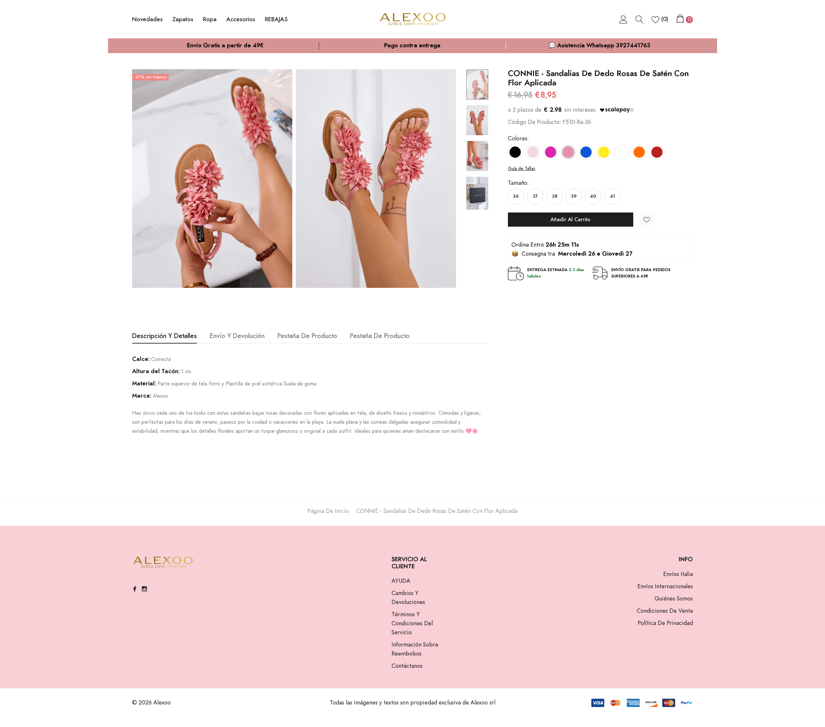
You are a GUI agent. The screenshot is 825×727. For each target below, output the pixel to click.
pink (568, 152)
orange (639, 152)
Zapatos (182, 20)
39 (574, 196)
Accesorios (240, 20)
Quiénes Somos (674, 599)
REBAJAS (276, 20)
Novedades (147, 20)
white (621, 152)
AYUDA (401, 581)
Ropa (210, 20)
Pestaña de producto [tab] (307, 336)
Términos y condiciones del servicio (412, 624)
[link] (623, 19)
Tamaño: (518, 183)
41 (612, 196)
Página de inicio (328, 511)
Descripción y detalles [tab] (164, 336)
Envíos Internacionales (665, 587)
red (657, 152)
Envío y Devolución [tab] (237, 336)
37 (535, 196)
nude (533, 152)
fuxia (550, 152)
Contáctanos (407, 666)
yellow (604, 152)
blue (586, 152)
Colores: (518, 139)
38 (554, 196)
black (515, 152)
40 (593, 196)
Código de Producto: (534, 122)
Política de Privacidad (665, 623)
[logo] (412, 19)
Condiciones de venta (665, 611)
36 (516, 196)
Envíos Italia (678, 574)
